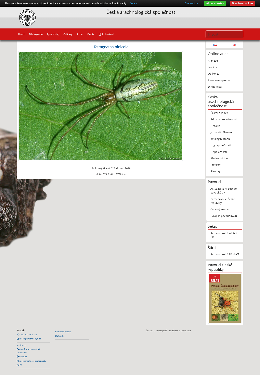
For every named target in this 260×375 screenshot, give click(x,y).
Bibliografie (36, 34)
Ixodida (212, 67)
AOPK (19, 364)
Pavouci (23, 356)
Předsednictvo (219, 158)
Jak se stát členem (221, 132)
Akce (79, 34)
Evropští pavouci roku (223, 216)
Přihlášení (107, 34)
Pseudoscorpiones (219, 80)
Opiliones (213, 73)
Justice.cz (21, 345)
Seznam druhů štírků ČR (224, 254)
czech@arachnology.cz (30, 338)
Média (90, 34)
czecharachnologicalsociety (32, 360)
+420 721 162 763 (28, 334)
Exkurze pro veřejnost (223, 119)
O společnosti (218, 152)
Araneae (213, 60)
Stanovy (215, 171)
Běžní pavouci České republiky (222, 201)
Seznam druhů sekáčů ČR (223, 235)
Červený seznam (220, 209)
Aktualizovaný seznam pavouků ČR (223, 190)
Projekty (215, 164)
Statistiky (59, 335)
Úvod (21, 34)
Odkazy (68, 34)
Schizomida (215, 86)
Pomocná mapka (63, 331)
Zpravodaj (53, 34)
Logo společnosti (220, 145)
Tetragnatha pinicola (111, 46)
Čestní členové (219, 113)
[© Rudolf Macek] (100, 106)
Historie (215, 126)
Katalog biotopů (220, 139)
